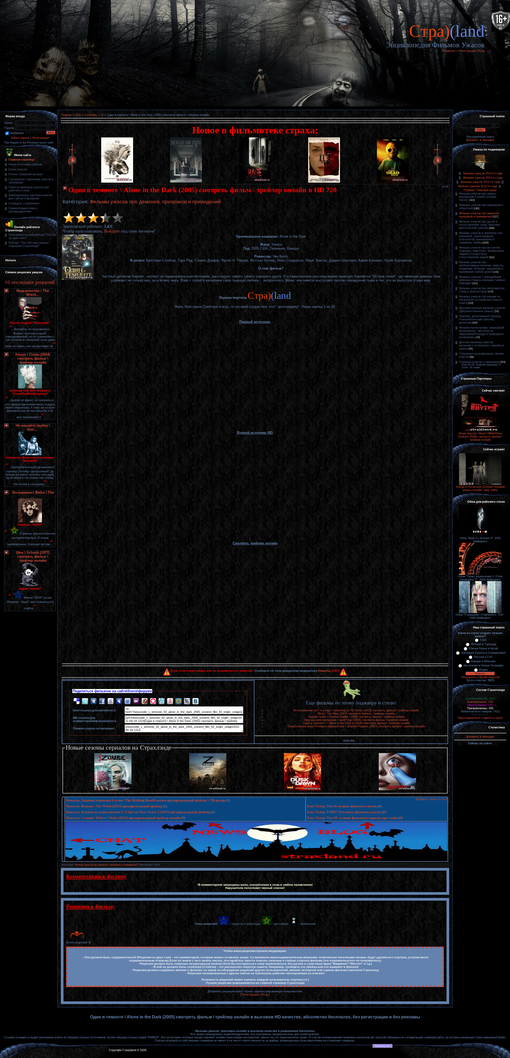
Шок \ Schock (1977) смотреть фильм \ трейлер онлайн (32, 556)
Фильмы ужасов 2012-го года (477, 186)
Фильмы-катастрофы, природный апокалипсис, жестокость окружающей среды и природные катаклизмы (481, 332)
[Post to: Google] (110, 701)
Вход (481, 50)
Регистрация (466, 50)
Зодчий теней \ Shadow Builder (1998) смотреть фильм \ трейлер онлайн (356, 716)
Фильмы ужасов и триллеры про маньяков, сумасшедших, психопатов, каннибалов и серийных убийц (481, 237)
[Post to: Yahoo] (136, 701)
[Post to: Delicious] (76, 701)
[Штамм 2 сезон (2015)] (397, 789)
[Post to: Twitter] (85, 701)
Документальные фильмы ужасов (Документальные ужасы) (482, 309)
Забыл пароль (20, 137)
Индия (483, 669)
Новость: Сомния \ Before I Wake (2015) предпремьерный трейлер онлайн (123, 818)
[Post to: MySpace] (119, 701)
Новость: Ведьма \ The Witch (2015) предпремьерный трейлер (114, 806)
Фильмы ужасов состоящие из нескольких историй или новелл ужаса (480, 299)
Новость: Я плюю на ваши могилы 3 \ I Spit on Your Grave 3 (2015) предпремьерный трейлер (138, 812)
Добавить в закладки (480, 139)
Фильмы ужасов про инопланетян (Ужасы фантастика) (481, 290)
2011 (78, 114)
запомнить (17, 133)
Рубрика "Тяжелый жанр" (480, 190)
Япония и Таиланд (483, 644)
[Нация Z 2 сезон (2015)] (207, 789)
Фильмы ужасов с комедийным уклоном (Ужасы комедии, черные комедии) (482, 280)
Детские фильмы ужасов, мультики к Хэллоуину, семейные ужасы (481, 345)
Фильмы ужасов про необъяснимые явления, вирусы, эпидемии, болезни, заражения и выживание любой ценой (481, 267)
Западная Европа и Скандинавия (483, 652)
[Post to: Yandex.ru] (170, 701)
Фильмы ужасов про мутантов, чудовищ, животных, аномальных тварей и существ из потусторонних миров (481, 252)
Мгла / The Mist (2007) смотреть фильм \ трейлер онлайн (356, 713)
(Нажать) (324, 670)
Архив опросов (489, 677)
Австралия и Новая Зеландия (483, 665)
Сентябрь (90, 114)
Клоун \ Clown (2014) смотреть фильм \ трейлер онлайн (32, 358)
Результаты (469, 677)
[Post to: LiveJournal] (187, 701)
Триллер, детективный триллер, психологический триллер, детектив (480, 319)
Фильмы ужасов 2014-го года (482, 177)
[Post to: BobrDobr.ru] (144, 701)
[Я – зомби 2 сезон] (112, 789)
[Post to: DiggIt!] (93, 701)
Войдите (112, 231)
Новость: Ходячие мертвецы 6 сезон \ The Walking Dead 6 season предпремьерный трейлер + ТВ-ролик (145, 800)
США (483, 639)
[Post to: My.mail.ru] (178, 701)
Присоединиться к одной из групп (480, 717)
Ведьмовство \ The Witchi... (32, 293)
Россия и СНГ (483, 656)
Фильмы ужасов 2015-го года (482, 173)
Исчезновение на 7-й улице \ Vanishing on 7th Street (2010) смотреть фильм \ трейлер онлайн (356, 710)
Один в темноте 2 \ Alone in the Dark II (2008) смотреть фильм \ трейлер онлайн (356, 723)
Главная (449, 50)
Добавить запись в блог (431, 799)
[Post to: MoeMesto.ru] (161, 701)
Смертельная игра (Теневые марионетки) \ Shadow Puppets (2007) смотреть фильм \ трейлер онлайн (356, 726)
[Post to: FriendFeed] (127, 701)
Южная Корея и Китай (483, 648)
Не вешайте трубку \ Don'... (33, 427)
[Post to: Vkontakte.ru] (195, 701)
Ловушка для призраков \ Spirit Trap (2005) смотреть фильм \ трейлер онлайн (356, 719)
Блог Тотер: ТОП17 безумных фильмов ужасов (344, 812)
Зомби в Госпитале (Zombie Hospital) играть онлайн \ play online (480, 488)
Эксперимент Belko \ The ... (33, 494)
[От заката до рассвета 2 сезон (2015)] (302, 789)
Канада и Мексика (483, 661)
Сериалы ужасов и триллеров (479, 361)
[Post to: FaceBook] (102, 701)
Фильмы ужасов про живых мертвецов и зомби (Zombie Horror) (477, 196)
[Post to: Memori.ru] (153, 701)
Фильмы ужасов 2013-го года (480, 181)
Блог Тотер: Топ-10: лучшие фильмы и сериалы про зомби (352, 818)
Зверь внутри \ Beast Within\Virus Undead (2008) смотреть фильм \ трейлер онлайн (480, 436)
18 (102, 114)
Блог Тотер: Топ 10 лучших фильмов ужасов (342, 806)
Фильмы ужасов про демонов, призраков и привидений (155, 201)
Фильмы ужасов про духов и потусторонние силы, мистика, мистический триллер (479, 224)
